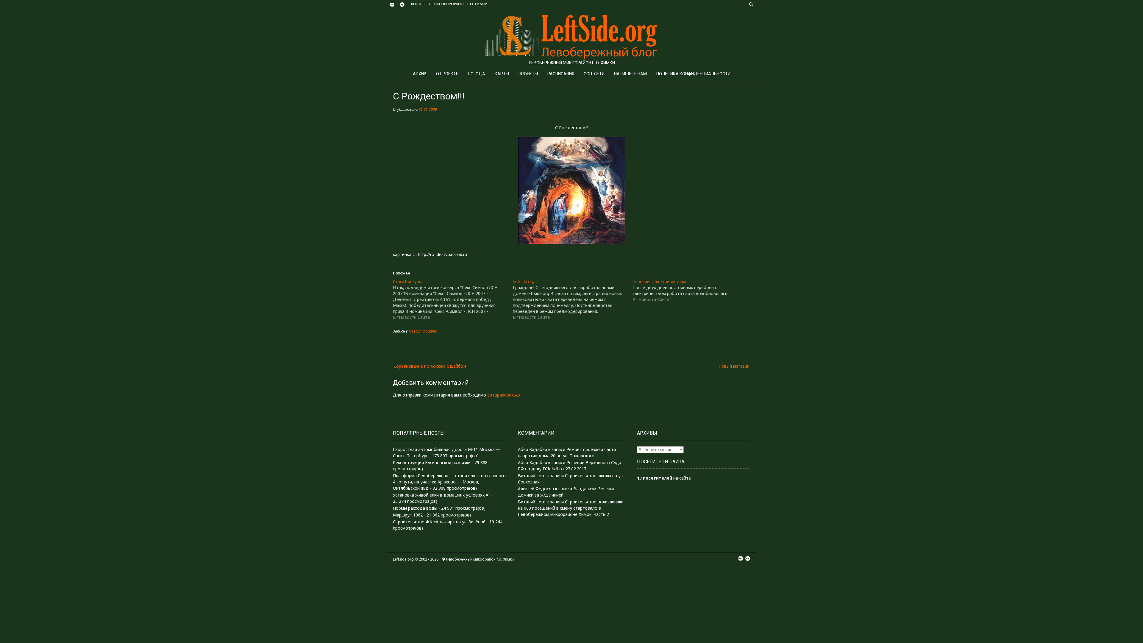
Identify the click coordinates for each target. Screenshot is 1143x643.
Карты (502, 73)
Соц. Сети (594, 73)
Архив (420, 73)
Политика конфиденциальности (693, 73)
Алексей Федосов (536, 488)
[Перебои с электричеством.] (692, 290)
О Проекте (447, 73)
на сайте (664, 478)
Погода (476, 73)
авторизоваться (504, 395)
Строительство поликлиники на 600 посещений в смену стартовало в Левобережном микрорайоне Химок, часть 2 (571, 508)
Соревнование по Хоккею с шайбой (430, 366)
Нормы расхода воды (415, 508)
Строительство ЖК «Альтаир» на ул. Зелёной (439, 522)
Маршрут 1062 (408, 515)
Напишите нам (630, 73)
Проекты (528, 73)
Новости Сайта (423, 331)
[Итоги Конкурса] (453, 299)
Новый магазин (734, 366)
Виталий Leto (532, 475)
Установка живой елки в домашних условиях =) (441, 495)
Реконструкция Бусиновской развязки (432, 462)
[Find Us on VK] (392, 5)
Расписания (560, 73)
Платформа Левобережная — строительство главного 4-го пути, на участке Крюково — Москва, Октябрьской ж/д (449, 482)
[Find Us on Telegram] (402, 5)
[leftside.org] (573, 299)
